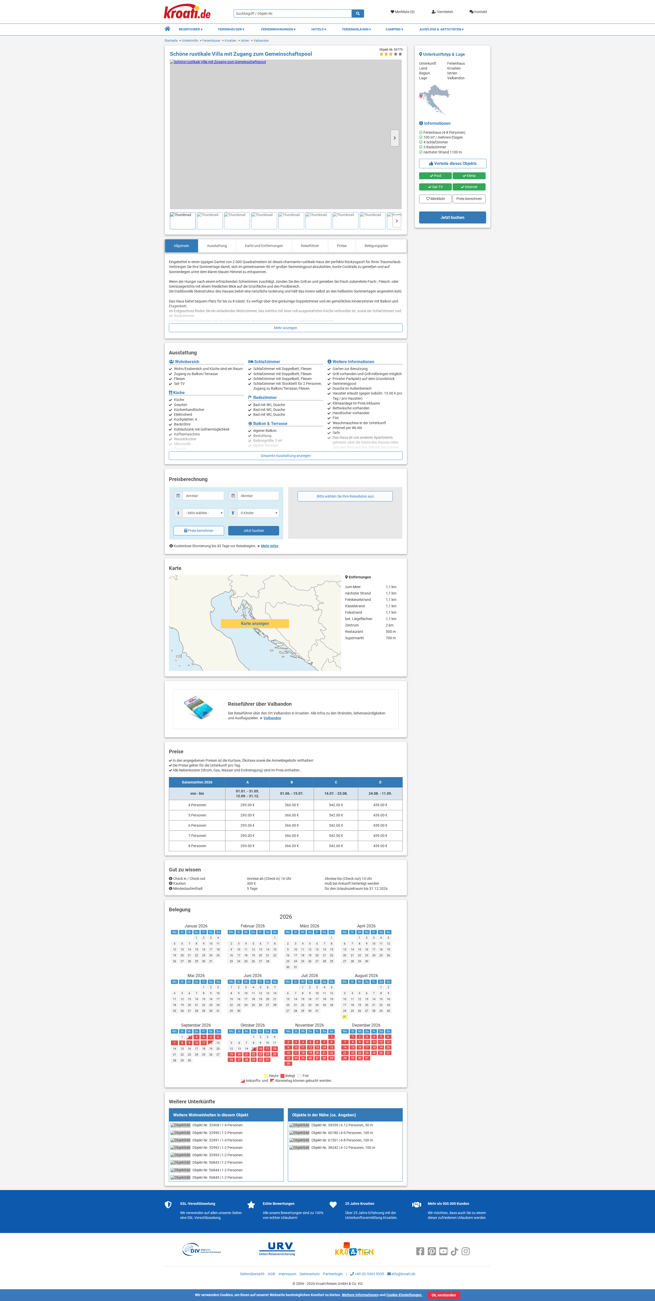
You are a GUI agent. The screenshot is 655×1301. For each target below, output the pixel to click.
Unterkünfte (190, 40)
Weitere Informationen (360, 1295)
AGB (271, 1274)
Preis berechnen (200, 531)
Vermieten (444, 12)
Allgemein (181, 246)
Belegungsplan (376, 246)
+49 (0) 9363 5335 (369, 1274)
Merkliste (436, 198)
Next (394, 138)
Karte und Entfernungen (264, 246)
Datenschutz (310, 1274)
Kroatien (230, 40)
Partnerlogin (333, 1274)
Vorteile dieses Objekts (455, 163)
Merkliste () (404, 12)
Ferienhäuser (211, 40)
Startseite (171, 40)
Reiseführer (310, 246)
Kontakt (480, 12)
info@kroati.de (403, 1274)
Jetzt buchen (253, 531)
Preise (342, 246)
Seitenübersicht (252, 1274)
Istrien (245, 40)
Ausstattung (217, 246)
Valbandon (261, 40)
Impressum (287, 1274)
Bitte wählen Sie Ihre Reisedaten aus (345, 496)
